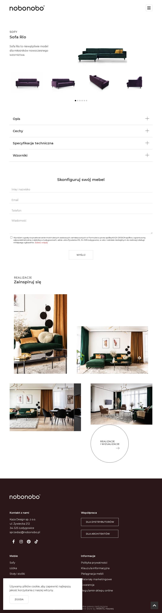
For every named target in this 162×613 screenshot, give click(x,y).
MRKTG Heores (105, 608)
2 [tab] (77, 100)
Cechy (18, 131)
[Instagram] (21, 541)
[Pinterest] (28, 541)
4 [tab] (82, 100)
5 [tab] (84, 100)
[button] (110, 444)
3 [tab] (80, 100)
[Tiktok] (36, 541)
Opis (16, 119)
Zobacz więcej (41, 242)
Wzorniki (20, 155)
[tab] (81, 119)
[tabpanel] (27, 84)
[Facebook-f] (13, 541)
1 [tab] (75, 100)
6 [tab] (86, 100)
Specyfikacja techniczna (33, 143)
